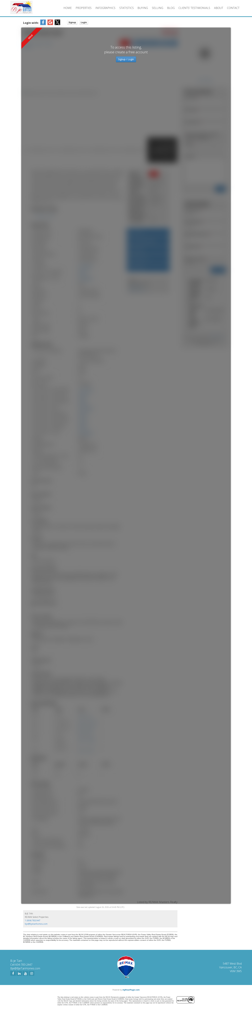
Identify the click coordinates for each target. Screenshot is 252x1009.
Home (67, 8)
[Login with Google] (50, 24)
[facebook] (13, 973)
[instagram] (31, 973)
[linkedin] (19, 973)
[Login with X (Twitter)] (57, 24)
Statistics (126, 8)
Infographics (105, 8)
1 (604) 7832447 (32, 920)
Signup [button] (72, 22)
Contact (233, 8)
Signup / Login (126, 59)
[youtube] (25, 973)
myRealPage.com (131, 989)
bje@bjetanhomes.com (36, 923)
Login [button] (84, 22)
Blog (171, 8)
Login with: (31, 23)
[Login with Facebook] (43, 24)
